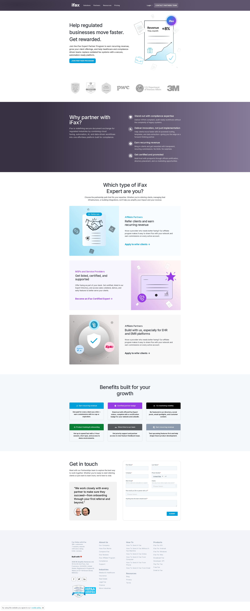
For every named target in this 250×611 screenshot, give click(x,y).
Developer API (158, 561)
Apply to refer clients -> (137, 244)
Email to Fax (157, 570)
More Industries (105, 588)
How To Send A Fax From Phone (136, 564)
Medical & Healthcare (107, 573)
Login (149, 5)
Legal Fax (102, 582)
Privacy (129, 580)
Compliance (103, 561)
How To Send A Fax (133, 545)
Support (102, 564)
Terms (128, 583)
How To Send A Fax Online (136, 554)
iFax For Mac (158, 555)
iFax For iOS (157, 545)
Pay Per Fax (158, 564)
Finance (102, 585)
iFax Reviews (104, 555)
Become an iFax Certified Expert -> (94, 298)
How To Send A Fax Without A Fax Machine (137, 549)
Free (156, 567)
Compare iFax (104, 552)
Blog (127, 576)
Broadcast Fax (158, 558)
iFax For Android (159, 548)
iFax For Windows (160, 552)
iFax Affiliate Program (107, 558)
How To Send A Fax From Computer (136, 558)
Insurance (103, 576)
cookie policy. (36, 608)
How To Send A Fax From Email (138, 568)
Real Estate (103, 579)
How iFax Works (105, 548)
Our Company (104, 545)
